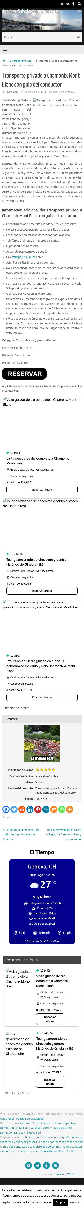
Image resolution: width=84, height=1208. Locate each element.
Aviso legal (7, 1118)
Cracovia (22, 1128)
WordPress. (73, 1174)
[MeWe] (45, 809)
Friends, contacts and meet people (61, 1142)
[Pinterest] (37, 809)
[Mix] (53, 809)
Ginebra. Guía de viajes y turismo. (31, 11)
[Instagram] (79, 4)
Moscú (58, 1128)
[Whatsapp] (61, 809)
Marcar (10, 817)
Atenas (47, 1128)
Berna (46, 1123)
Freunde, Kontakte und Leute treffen (52, 1151)
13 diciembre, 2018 (35, 91)
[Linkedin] (29, 809)
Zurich (36, 1123)
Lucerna (25, 1123)
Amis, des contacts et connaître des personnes (31, 1146)
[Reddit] (21, 809)
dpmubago (12, 91)
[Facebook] (73, 4)
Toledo (56, 1123)
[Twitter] (68, 4)
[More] (69, 809)
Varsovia (35, 1128)
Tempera (59, 1174)
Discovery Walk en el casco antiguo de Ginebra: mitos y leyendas (63, 834)
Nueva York (34, 1132)
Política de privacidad (30, 1118)
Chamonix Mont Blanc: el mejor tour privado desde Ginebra (21, 834)
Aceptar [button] (60, 1202)
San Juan (19, 1132)
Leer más (74, 1202)
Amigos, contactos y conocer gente (47, 1137)
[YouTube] (62, 4)
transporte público (23, 257)
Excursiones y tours (20, 60)
